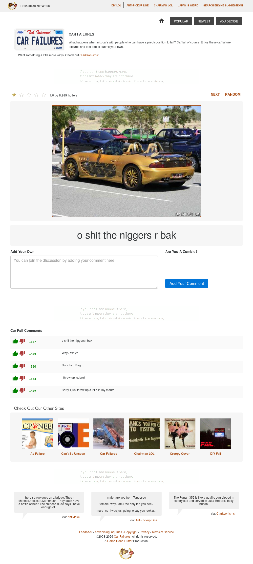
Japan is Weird (188, 5)
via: (64, 517)
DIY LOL (116, 5)
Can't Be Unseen (73, 453)
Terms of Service (163, 532)
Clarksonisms (89, 55)
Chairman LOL (163, 5)
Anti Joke (73, 517)
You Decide (229, 21)
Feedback (85, 532)
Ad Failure (37, 453)
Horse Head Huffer (119, 541)
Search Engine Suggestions (223, 5)
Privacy (144, 532)
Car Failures (108, 453)
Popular (181, 21)
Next (215, 94)
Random (233, 94)
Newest (204, 21)
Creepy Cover (180, 453)
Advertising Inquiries (108, 532)
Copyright (130, 532)
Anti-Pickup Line (137, 5)
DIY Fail (215, 453)
